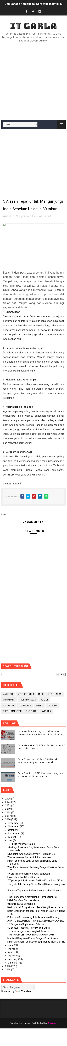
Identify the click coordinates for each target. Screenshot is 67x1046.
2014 (8, 969)
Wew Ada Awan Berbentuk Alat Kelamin (29, 857)
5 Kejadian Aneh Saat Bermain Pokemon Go (31, 854)
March (11, 955)
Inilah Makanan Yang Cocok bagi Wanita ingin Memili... (36, 941)
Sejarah (8, 705)
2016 (8, 819)
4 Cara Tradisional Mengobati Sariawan (28, 873)
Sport (39, 705)
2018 (8, 812)
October (12, 830)
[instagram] (39, 11)
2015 (8, 966)
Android (8, 694)
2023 (8, 805)
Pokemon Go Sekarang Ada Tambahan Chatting (33, 917)
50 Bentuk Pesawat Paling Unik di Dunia (28, 927)
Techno (52, 705)
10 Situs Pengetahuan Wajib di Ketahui (28, 931)
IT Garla (33, 26)
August (12, 837)
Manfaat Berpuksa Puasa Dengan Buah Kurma (32, 938)
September (14, 833)
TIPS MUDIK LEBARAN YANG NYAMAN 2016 (30, 934)
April (11, 952)
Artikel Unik (41, 216)
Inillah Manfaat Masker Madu (23, 900)
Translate (26, 991)
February (13, 959)
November (14, 826)
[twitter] (33, 11)
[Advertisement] (33, 81)
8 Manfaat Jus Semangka (21, 903)
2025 (8, 798)
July (10, 840)
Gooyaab (52, 1023)
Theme (26, 1023)
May (10, 948)
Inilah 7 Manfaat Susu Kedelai (23, 877)
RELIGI (44, 700)
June (11, 945)
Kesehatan (55, 694)
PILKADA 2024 (28, 700)
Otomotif (9, 700)
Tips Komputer (12, 711)
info (50, 216)
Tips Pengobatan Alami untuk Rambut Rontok (32, 897)
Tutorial (32, 711)
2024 (8, 802)
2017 (8, 816)
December (14, 823)
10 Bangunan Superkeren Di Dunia (25, 924)
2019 (8, 809)
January (13, 962)
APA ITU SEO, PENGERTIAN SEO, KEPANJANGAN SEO (35, 920)
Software (24, 705)
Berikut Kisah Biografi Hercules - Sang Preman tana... (35, 907)
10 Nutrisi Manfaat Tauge (21, 844)
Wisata (46, 711)
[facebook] (26, 11)
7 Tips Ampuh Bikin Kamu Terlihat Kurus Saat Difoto (35, 880)
